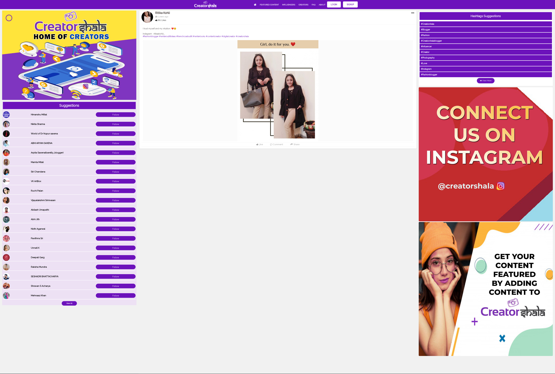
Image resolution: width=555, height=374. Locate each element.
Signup (350, 4)
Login (334, 4)
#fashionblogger (151, 36)
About (322, 5)
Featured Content (269, 5)
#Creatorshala (427, 24)
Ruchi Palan (37, 190)
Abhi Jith (35, 219)
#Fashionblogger (429, 74)
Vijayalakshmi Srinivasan (43, 200)
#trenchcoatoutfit (184, 36)
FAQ (313, 5)
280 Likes (161, 20)
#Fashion (425, 35)
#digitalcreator (228, 36)
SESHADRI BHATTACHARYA (44, 276)
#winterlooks (199, 36)
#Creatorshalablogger (431, 41)
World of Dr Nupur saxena (44, 133)
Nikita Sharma (38, 124)
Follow (115, 115)
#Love (424, 63)
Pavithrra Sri (37, 238)
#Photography (428, 58)
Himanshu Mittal (39, 114)
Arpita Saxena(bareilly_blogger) (47, 152)
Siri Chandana (38, 171)
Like (260, 144)
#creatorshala (242, 36)
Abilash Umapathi (40, 209)
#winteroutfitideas (167, 36)
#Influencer (426, 46)
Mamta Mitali (37, 162)
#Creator (425, 52)
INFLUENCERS (288, 5)
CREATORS (303, 5)
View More (486, 81)
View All (69, 303)
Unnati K (35, 248)
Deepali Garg (38, 257)
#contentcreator (213, 36)
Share (296, 144)
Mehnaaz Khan (38, 295)
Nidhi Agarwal (38, 229)
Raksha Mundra (39, 267)
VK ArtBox (36, 181)
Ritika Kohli (162, 13)
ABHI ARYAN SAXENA (41, 143)
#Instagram (426, 69)
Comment (277, 144)
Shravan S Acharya (40, 286)
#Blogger (425, 29)
